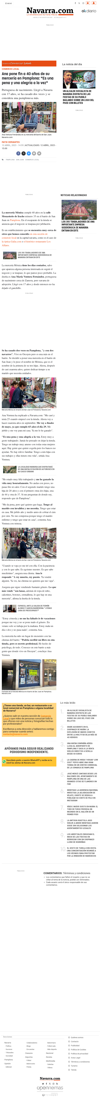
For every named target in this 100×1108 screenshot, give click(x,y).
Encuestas (30, 1049)
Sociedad (9, 1056)
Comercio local (32, 160)
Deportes (29, 1057)
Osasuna (29, 1053)
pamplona (10, 160)
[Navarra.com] (50, 10)
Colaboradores (32, 1043)
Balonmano (51, 1043)
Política (8, 1046)
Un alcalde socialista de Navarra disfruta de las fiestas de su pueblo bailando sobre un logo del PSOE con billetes (78, 97)
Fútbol (29, 1060)
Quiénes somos (77, 1037)
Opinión (7, 1064)
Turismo (74, 1066)
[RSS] (57, 1084)
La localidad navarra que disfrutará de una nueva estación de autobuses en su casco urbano (36, 469)
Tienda (73, 1070)
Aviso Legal (75, 1058)
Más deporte (52, 1049)
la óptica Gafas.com (11, 241)
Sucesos (9, 1049)
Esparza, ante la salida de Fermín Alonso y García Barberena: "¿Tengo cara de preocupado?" (35, 608)
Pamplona (14, 220)
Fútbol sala (51, 1046)
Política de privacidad (79, 1054)
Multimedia (50, 1061)
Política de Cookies (78, 1050)
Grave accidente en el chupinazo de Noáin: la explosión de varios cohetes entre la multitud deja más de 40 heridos (82, 732)
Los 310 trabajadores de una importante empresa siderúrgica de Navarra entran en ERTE (35, 255)
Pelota (29, 1067)
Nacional (49, 1053)
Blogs (29, 1046)
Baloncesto (31, 1064)
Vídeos (49, 1068)
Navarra (7, 1043)
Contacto (75, 1041)
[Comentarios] (39, 153)
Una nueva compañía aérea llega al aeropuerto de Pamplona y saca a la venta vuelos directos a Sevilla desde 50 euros (80, 748)
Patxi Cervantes (11, 142)
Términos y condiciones (76, 873)
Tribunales (10, 1053)
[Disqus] (70, 924)
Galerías (50, 1064)
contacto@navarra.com (15, 734)
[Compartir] (18, 153)
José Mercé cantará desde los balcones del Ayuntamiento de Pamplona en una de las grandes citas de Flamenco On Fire (82, 779)
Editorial (9, 1067)
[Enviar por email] (34, 153)
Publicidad (75, 1046)
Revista (49, 1057)
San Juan (20, 160)
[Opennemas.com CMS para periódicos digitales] (50, 1090)
